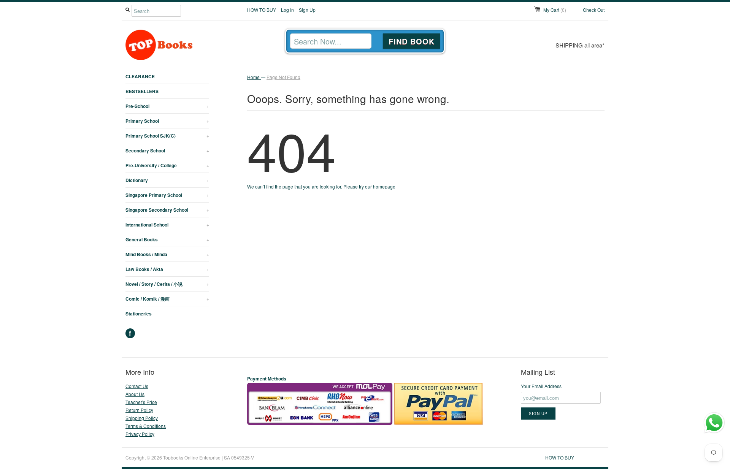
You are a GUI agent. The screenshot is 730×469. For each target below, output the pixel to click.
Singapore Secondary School (167, 209)
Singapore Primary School (167, 195)
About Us (134, 394)
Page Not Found (283, 77)
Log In (287, 9)
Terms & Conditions (145, 426)
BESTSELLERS (142, 91)
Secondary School (167, 150)
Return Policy (139, 410)
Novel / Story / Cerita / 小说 (167, 283)
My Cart (554, 9)
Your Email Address (541, 386)
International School (167, 224)
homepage (384, 186)
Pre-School (167, 106)
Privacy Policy (139, 434)
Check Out (594, 9)
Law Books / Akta (167, 269)
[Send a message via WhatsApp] (714, 423)
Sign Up (307, 9)
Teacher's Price (141, 402)
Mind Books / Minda (167, 254)
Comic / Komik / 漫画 (167, 298)
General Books (167, 239)
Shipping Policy (141, 418)
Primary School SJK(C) (167, 135)
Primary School (167, 120)
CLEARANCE (140, 76)
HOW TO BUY (261, 9)
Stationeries (138, 313)
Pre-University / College (167, 165)
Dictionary (167, 180)
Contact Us (136, 386)
